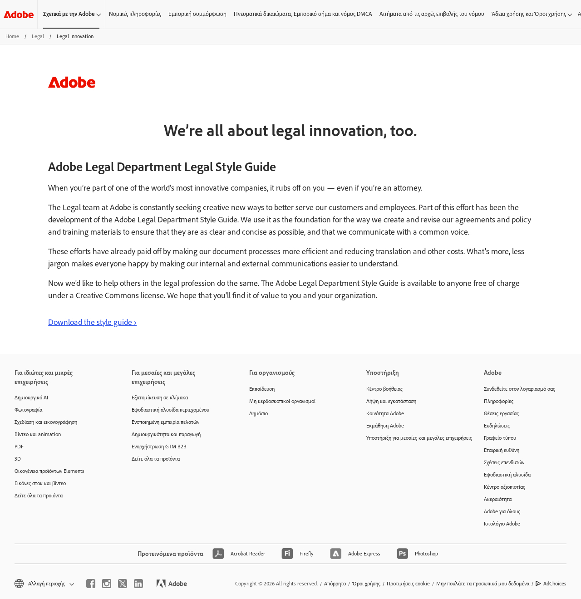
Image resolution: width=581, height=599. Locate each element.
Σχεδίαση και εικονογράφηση (46, 422)
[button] (44, 584)
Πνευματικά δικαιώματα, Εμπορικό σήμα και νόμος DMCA (303, 13)
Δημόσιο (258, 413)
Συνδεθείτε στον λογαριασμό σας (519, 389)
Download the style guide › (92, 322)
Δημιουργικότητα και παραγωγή (166, 434)
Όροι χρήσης (366, 583)
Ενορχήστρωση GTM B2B (159, 446)
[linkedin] (138, 583)
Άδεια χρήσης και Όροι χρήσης (529, 13)
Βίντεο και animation (38, 434)
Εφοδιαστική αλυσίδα (507, 474)
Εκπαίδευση (262, 389)
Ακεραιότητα (498, 499)
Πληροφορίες (498, 401)
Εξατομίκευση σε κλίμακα (160, 397)
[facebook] (90, 583)
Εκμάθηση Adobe (385, 425)
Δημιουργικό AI (31, 397)
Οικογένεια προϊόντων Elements (49, 471)
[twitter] (122, 583)
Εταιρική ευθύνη (501, 450)
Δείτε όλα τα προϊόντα (39, 495)
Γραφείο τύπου (500, 438)
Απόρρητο (335, 583)
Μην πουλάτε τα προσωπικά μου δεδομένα (482, 583)
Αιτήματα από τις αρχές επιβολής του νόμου (431, 13)
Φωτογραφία (28, 410)
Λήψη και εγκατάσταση (391, 401)
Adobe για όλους (502, 511)
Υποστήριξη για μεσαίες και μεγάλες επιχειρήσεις (411, 438)
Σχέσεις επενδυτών (504, 462)
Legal (38, 36)
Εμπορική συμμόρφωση (197, 13)
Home (12, 36)
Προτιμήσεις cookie (408, 583)
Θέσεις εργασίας (501, 413)
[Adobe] (18, 14)
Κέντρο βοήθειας (384, 389)
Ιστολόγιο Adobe (502, 523)
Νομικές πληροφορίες (135, 13)
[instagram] (106, 583)
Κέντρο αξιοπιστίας (504, 487)
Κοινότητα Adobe (385, 413)
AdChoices (554, 583)
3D (18, 459)
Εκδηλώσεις (497, 425)
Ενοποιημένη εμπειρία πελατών (165, 422)
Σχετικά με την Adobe (69, 13)
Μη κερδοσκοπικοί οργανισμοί (282, 401)
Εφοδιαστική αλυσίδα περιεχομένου (170, 410)
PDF (19, 446)
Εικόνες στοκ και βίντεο (40, 483)
